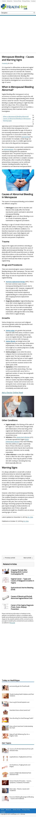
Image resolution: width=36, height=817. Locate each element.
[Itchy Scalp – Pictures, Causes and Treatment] (5, 792)
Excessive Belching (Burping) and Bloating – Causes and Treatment (22, 797)
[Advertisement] (18, 34)
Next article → (28, 558)
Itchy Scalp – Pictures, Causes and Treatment (19, 789)
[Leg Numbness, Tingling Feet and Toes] (5, 760)
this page (12, 623)
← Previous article (9, 558)
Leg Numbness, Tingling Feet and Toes (21, 757)
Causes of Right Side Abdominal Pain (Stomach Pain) (20, 773)
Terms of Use (17, 1)
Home (4, 1)
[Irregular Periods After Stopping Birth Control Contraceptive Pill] (5, 573)
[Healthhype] (15, 6)
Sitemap (23, 814)
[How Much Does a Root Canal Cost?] (5, 713)
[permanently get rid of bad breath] (5, 689)
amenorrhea (25, 137)
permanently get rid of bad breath (19, 686)
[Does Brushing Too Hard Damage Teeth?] (5, 721)
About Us (9, 1)
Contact (33, 1)
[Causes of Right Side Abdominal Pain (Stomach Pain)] (5, 776)
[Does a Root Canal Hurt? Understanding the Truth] (5, 729)
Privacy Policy (26, 1)
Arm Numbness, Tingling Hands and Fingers (20, 765)
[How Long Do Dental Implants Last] (5, 705)
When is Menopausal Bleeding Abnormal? (16, 116)
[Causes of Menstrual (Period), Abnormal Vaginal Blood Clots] (5, 599)
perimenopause (8, 149)
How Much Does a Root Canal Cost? (20, 710)
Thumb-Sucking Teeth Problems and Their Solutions (22, 695)
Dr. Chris (10, 63)
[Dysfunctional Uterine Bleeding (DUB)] (5, 590)
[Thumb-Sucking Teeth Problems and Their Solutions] (5, 697)
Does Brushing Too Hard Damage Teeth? (21, 718)
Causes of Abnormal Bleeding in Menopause (17, 118)
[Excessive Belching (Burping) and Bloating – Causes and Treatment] (5, 800)
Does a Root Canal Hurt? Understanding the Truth (21, 727)
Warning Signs (7, 121)
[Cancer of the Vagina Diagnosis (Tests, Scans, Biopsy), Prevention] (5, 608)
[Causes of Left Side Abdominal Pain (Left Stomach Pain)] (5, 752)
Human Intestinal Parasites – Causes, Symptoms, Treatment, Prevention (20, 781)
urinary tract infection (23, 437)
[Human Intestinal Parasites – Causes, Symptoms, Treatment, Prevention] (5, 784)
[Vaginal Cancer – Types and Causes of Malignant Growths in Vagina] (5, 581)
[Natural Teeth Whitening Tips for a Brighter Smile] (5, 737)
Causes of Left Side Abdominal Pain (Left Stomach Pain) (21, 749)
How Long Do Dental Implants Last (19, 702)
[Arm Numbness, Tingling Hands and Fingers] (5, 768)
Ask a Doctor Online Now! (12, 392)
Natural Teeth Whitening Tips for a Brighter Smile (19, 735)
